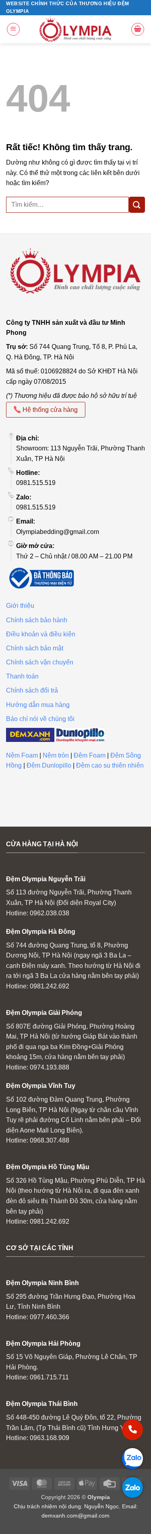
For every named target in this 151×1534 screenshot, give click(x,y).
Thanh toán (22, 676)
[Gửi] (137, 204)
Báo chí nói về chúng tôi (40, 718)
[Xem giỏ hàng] (137, 29)
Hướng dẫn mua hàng (38, 704)
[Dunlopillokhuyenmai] (80, 734)
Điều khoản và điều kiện (40, 634)
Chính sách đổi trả (32, 690)
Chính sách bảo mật (34, 648)
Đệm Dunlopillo (49, 765)
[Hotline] (132, 1429)
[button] (13, 29)
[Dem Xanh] (30, 734)
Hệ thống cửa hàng (49, 409)
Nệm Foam (22, 755)
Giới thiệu (20, 605)
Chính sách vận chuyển (39, 662)
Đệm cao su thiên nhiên (110, 765)
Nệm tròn (56, 755)
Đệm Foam (89, 755)
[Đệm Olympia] (75, 29)
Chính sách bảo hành (36, 620)
